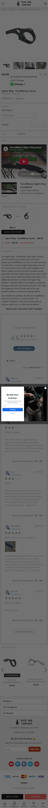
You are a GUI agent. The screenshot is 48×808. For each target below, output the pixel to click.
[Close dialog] (45, 388)
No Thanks (12, 413)
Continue (12, 409)
